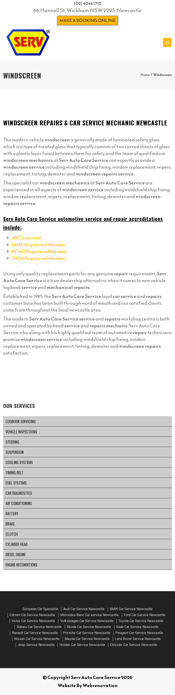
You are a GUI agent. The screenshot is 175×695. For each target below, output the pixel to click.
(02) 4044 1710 (87, 3)
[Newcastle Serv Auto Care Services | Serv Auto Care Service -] (28, 42)
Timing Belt (14, 472)
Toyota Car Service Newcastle (140, 621)
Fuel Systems (16, 483)
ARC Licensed (26, 237)
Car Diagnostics (19, 493)
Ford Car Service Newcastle (144, 615)
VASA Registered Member (39, 258)
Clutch (12, 534)
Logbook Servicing (21, 421)
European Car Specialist (40, 609)
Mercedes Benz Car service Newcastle (89, 615)
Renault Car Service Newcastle (35, 633)
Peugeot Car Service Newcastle (139, 633)
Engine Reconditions (21, 564)
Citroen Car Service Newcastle (32, 615)
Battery (12, 513)
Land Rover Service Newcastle (138, 639)
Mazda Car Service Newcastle (87, 639)
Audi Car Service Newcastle (84, 609)
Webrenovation (100, 685)
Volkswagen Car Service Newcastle (86, 621)
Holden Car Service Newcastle (82, 645)
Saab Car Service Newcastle (137, 627)
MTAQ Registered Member (40, 251)
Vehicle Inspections (21, 431)
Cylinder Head (17, 544)
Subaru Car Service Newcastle (39, 627)
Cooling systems (19, 462)
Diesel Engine (16, 554)
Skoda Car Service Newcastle (89, 627)
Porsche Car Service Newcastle (86, 633)
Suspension (15, 452)
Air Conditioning (19, 503)
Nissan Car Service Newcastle (37, 639)
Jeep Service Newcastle (36, 645)
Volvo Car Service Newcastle (33, 621)
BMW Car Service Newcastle (131, 609)
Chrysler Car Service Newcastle (133, 645)
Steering (12, 442)
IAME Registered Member (39, 244)
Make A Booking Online (88, 20)
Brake (10, 524)
